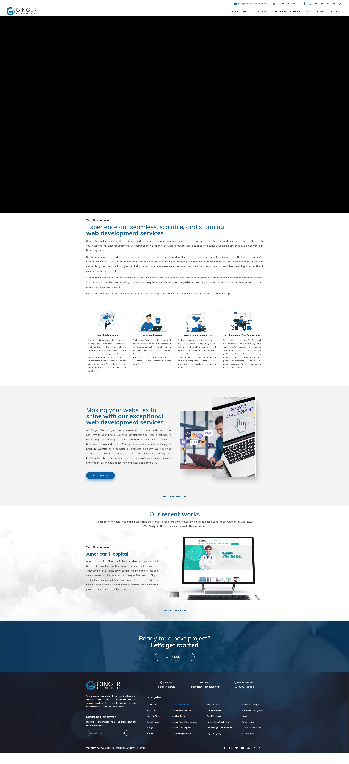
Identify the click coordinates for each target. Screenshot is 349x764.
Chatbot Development (181, 727)
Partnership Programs (252, 710)
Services (261, 11)
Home (235, 11)
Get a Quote (174, 656)
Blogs (150, 727)
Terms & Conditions (251, 727)
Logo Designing (214, 733)
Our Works (152, 710)
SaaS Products (278, 11)
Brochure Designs (250, 704)
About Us (248, 11)
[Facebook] (304, 3)
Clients (308, 11)
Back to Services (175, 496)
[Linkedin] (333, 3)
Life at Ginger (153, 721)
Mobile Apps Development (184, 721)
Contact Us (334, 11)
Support (246, 716)
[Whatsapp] (339, 3)
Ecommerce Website (181, 710)
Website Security (215, 710)
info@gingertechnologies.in (205, 686)
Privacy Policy (249, 733)
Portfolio (295, 11)
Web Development (180, 704)
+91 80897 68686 (243, 686)
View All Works (173, 610)
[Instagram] (310, 3)
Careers (320, 11)
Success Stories (154, 716)
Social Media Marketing (218, 721)
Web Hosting (213, 704)
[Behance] (327, 3)
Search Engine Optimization (219, 727)
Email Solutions (214, 716)
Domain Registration (181, 733)
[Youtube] (322, 3)
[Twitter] (316, 3)
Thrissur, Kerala (166, 686)
